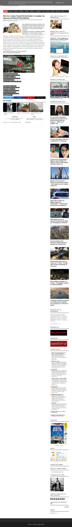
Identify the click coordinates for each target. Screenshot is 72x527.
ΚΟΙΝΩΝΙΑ (21, 11)
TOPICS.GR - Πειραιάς (56, 361)
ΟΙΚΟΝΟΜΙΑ (38, 11)
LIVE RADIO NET (55, 386)
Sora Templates (34, 524)
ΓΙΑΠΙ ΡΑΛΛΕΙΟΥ (27, 19)
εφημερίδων (61, 445)
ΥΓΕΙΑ (43, 11)
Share (20, 97)
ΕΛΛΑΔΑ (10, 11)
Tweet (9, 97)
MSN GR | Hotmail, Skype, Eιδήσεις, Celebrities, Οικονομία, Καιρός (58, 415)
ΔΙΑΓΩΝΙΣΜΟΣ (14, 20)
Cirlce (41, 97)
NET (5, 19)
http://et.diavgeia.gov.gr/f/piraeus (57, 471)
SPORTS (47, 11)
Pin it (31, 97)
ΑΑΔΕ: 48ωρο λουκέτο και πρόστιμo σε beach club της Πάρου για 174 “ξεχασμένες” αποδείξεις (59, 221)
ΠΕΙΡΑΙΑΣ (16, 11)
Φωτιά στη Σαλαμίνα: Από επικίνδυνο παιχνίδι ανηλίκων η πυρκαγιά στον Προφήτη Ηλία (58, 242)
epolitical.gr (54, 402)
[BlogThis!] (26, 122)
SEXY (63, 11)
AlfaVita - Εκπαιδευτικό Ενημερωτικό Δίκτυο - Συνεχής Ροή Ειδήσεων (59, 353)
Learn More (58, 2)
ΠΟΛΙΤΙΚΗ (32, 11)
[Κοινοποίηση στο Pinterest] (29, 122)
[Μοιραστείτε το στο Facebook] (28, 122)
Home (6, 11)
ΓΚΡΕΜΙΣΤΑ (33, 19)
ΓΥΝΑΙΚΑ (53, 11)
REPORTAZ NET (11, 6)
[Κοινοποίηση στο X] (27, 122)
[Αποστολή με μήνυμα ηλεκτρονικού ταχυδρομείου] (25, 122)
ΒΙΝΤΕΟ (22, 19)
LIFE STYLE (58, 11)
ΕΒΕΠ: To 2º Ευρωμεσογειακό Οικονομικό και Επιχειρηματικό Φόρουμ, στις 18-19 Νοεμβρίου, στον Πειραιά (59, 363)
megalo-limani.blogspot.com (57, 394)
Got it (63, 2)
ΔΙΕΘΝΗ (27, 11)
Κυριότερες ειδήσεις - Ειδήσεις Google (59, 378)
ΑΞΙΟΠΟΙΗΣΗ (19, 19)
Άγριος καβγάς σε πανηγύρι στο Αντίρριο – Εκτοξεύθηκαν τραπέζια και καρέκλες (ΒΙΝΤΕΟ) (59, 283)
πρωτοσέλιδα (57, 445)
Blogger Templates (41, 524)
